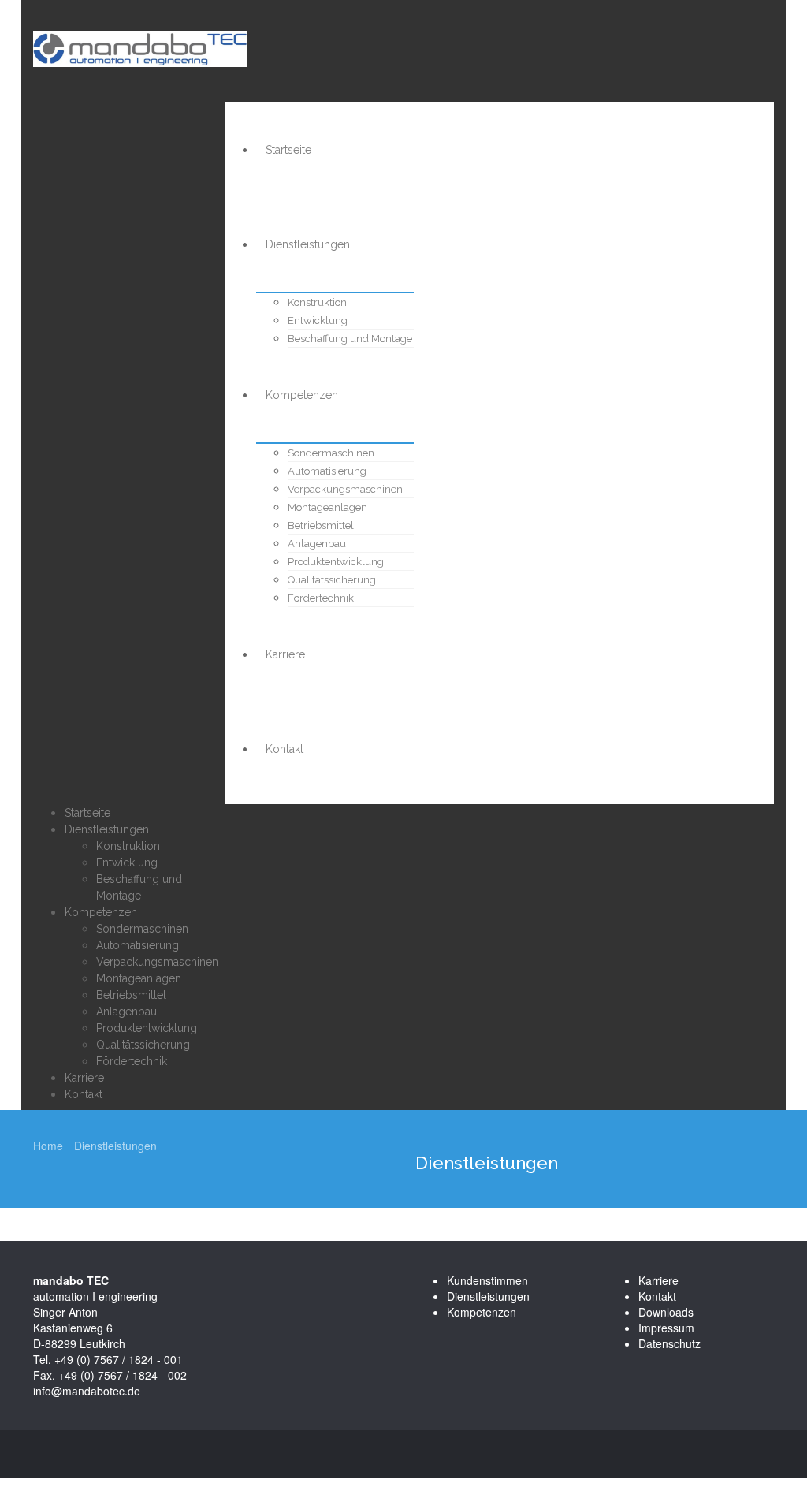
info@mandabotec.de (86, 1391)
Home (48, 1145)
